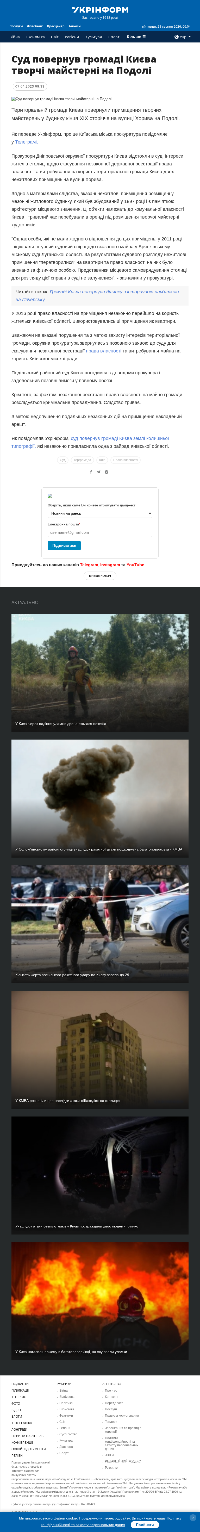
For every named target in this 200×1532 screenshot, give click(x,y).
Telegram (89, 565)
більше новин (100, 575)
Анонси (75, 26)
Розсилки (111, 1467)
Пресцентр (56, 26)
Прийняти (145, 1525)
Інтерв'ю (18, 1397)
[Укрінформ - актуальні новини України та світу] (100, 9)
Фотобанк (35, 26)
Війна (14, 36)
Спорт (114, 36)
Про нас (111, 1390)
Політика (66, 1403)
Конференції (22, 1442)
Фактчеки (66, 1415)
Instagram (110, 565)
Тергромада (82, 460)
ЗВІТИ (109, 1455)
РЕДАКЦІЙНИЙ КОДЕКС (123, 1461)
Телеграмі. (26, 142)
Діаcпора (66, 1447)
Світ (55, 36)
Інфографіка (21, 1423)
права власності (104, 350)
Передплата (114, 1403)
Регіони (72, 36)
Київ (102, 460)
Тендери (111, 1422)
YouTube (135, 565)
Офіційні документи (28, 1449)
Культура (93, 36)
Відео (16, 1410)
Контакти (111, 1397)
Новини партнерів (27, 1436)
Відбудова (66, 1397)
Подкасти (20, 1384)
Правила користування (122, 1415)
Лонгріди (19, 1429)
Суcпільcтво (68, 1434)
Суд (63, 460)
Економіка (35, 36)
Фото (15, 1403)
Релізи (17, 1455)
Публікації (20, 1390)
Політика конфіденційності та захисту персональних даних (121, 1443)
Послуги (16, 26)
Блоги (16, 1416)
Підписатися (64, 545)
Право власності (125, 460)
